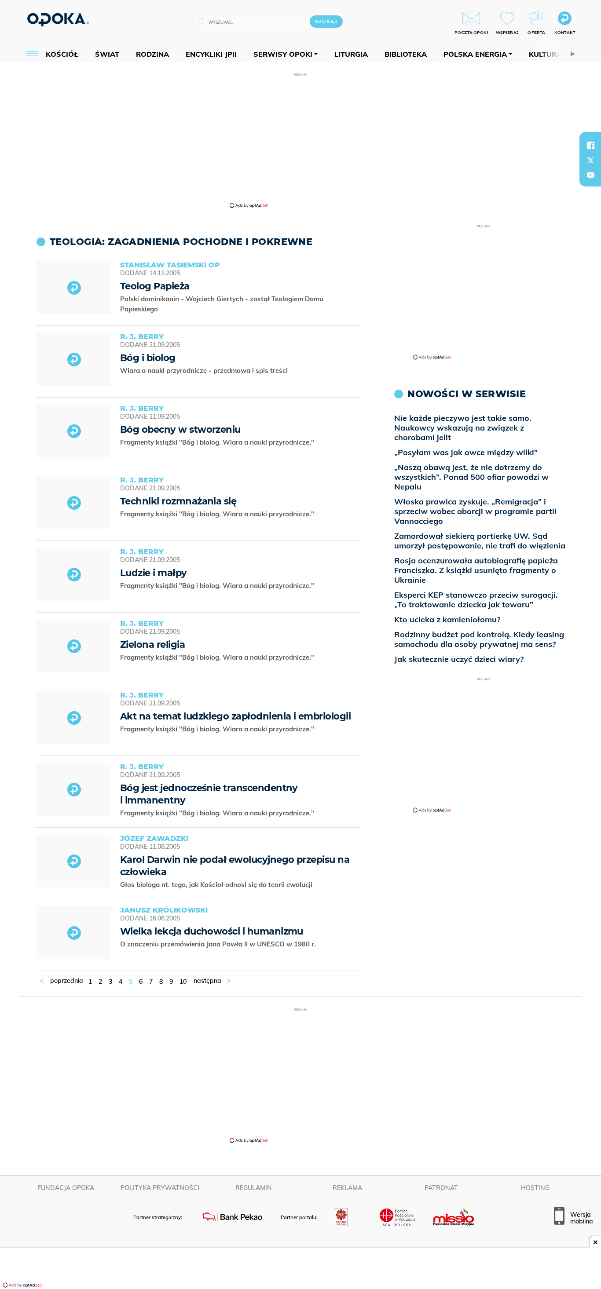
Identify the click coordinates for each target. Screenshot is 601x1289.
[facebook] (590, 145)
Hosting (535, 1188)
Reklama (347, 1188)
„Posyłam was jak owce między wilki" (466, 452)
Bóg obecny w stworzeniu (180, 429)
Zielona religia (152, 644)
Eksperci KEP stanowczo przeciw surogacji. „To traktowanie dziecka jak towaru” (476, 600)
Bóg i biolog (148, 357)
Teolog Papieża (155, 286)
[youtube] (590, 175)
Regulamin (253, 1188)
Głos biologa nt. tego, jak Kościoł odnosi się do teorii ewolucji (217, 884)
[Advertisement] (300, 140)
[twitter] (590, 160)
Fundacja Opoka (65, 1188)
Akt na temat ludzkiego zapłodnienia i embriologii (235, 716)
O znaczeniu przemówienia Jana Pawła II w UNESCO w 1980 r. (219, 944)
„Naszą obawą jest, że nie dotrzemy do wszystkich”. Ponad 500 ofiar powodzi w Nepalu (471, 477)
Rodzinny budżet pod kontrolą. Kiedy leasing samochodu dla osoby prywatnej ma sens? (479, 639)
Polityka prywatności (160, 1188)
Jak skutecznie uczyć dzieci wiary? (459, 659)
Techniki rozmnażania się (178, 501)
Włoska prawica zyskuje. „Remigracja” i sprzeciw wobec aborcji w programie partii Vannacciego (475, 511)
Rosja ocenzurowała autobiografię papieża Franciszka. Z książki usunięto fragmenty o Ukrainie (476, 570)
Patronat (441, 1188)
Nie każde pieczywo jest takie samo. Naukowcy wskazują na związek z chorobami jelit (462, 427)
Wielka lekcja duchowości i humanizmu (211, 931)
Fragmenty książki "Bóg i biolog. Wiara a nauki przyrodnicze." (218, 442)
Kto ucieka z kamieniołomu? (447, 619)
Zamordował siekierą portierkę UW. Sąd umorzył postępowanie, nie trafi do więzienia (479, 541)
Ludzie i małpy (153, 572)
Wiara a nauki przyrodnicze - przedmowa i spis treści (205, 370)
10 (183, 982)
